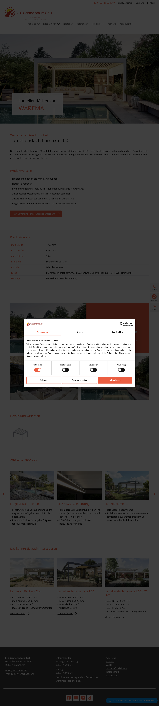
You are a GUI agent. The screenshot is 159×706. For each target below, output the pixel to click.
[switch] (65, 370)
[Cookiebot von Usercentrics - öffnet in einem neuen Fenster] (122, 324)
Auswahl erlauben (79, 380)
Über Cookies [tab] (117, 332)
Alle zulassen (115, 380)
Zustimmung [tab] (42, 332)
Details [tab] (80, 332)
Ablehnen (44, 380)
